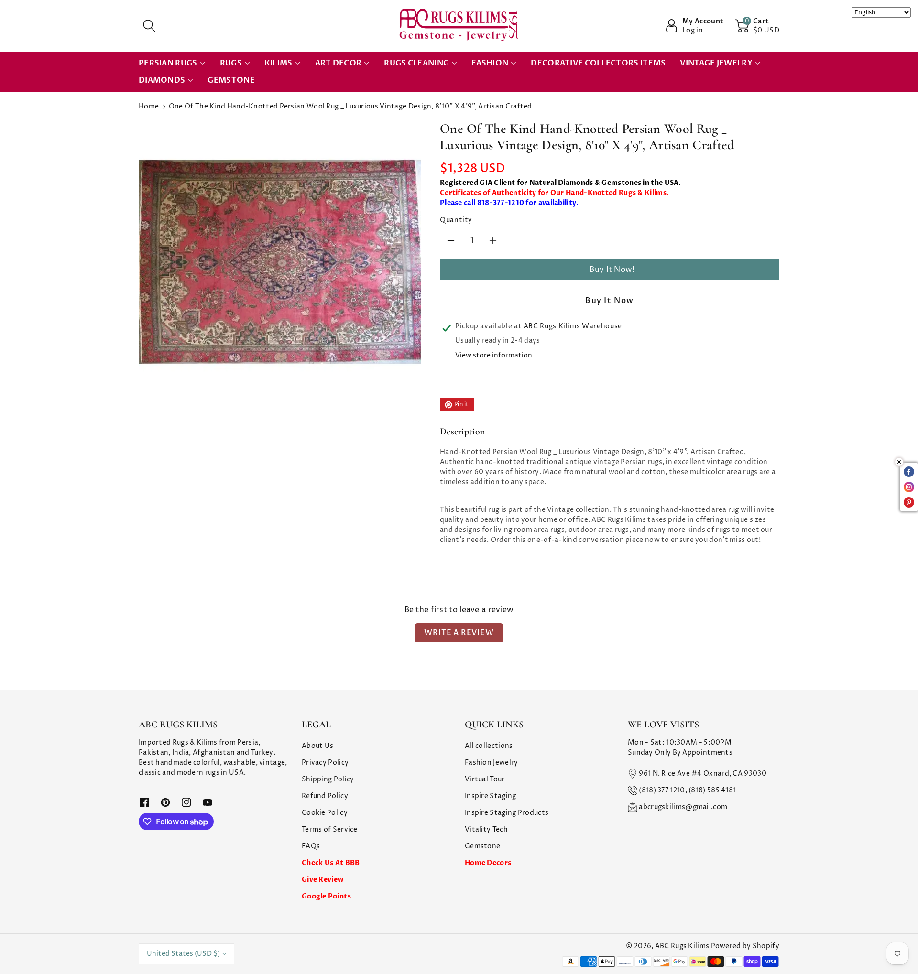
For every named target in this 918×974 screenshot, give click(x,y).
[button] (149, 25)
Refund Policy (325, 796)
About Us (317, 745)
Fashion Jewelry (491, 762)
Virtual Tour (485, 779)
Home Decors (488, 862)
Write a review (458, 633)
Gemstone (482, 846)
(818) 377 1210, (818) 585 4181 (687, 790)
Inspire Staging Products (506, 812)
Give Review (322, 879)
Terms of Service (330, 829)
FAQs (311, 846)
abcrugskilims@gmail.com (683, 807)
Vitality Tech (486, 829)
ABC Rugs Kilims (682, 946)
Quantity (456, 220)
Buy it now (609, 300)
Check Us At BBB (331, 862)
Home (149, 106)
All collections (489, 745)
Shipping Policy (328, 779)
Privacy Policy (325, 762)
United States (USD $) (183, 953)
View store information (493, 355)
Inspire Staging (490, 796)
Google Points (326, 896)
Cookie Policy (325, 812)
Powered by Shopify (745, 946)
